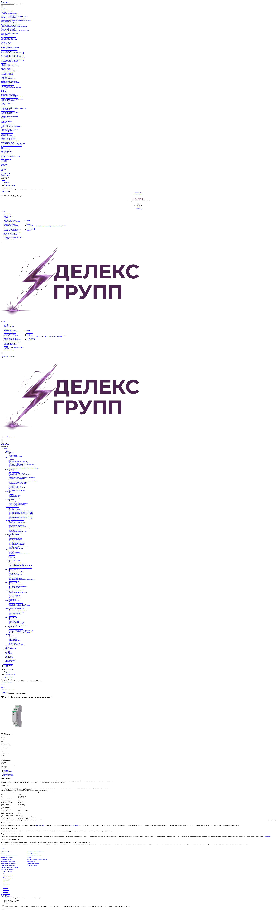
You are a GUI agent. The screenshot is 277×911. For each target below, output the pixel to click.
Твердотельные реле (14, 472)
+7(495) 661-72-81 (5, 175)
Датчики (11, 494)
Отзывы (5, 772)
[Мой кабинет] (1, 354)
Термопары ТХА (13, 501)
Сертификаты (6, 880)
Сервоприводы (13, 455)
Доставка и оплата (8, 774)
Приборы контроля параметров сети (18, 592)
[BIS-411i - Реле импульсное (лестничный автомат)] (17, 732)
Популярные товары (32, 865)
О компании (9, 652)
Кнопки (11, 636)
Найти (2, 909)
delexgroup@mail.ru (73, 825)
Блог (4, 882)
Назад (9, 450)
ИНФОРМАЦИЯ (7, 871)
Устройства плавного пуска (16, 629)
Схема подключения (8, 775)
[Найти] (2, 7)
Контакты (5, 892)
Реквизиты (6, 890)
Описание (5, 770)
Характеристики (7, 771)
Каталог (8, 451)
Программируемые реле (15, 552)
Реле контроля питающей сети (16, 571)
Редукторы (12, 460)
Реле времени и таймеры (7, 857)
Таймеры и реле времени (15, 536)
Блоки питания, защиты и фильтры (17, 610)
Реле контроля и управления (16, 584)
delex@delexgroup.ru (7, 187)
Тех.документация (7, 877)
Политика (5, 888)
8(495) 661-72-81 (40, 825)
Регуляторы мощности (14, 620)
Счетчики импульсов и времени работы (37, 859)
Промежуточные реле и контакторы (18, 522)
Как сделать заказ (7, 873)
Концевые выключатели (15, 509)
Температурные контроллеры (16, 562)
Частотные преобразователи (16, 603)
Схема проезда (267, 836)
